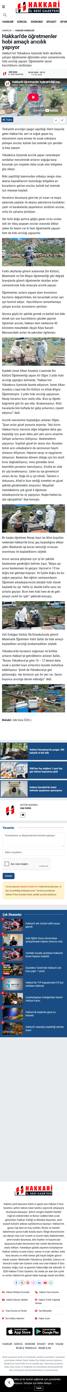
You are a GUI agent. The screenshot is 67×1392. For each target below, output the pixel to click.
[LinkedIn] (39, 1282)
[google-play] (47, 1332)
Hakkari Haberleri (24, 30)
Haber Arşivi (44, 1318)
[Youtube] (45, 1282)
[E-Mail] (22, 815)
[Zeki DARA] (10, 810)
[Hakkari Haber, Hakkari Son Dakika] (37, 6)
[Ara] (5, 15)
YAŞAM (59, 1344)
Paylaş (9, 119)
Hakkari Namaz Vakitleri (17, 1299)
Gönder (8, 875)
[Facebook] (16, 1282)
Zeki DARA (25, 808)
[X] (22, 1282)
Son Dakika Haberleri (14, 1318)
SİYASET (51, 21)
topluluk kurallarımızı (29, 886)
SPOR (63, 21)
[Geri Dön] (9, 1382)
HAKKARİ (7, 21)
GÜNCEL (22, 21)
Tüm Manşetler (45, 1310)
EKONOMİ (37, 21)
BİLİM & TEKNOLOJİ (26, 1348)
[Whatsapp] (50, 1282)
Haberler (6, 30)
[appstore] (19, 1332)
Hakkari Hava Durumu (49, 1292)
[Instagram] (33, 1282)
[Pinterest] (27, 1282)
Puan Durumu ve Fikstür (16, 1310)
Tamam (38, 1388)
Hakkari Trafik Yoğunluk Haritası (47, 1301)
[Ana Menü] (3, 6)
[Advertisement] (33, 1073)
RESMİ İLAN (44, 1348)
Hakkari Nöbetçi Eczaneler (18, 1292)
